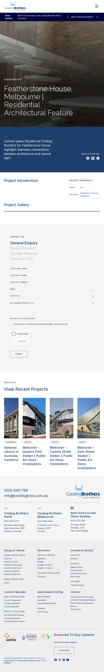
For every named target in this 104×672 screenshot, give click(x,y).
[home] (15, 6)
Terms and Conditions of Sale (29, 660)
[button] (96, 6)
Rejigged (7, 663)
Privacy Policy (9, 660)
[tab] (24, 243)
